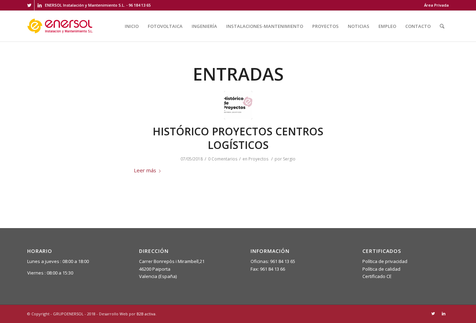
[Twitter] (29, 5)
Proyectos (258, 159)
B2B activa (146, 313)
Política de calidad (381, 269)
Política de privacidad (384, 261)
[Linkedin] (39, 5)
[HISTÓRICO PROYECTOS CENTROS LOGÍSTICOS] (238, 105)
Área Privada (436, 5)
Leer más (145, 170)
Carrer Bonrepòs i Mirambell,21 (172, 261)
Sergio (289, 159)
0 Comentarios (222, 159)
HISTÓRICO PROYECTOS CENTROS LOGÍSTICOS (238, 138)
